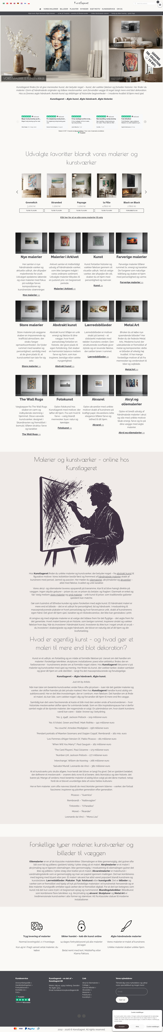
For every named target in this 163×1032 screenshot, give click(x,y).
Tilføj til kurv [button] (31, 210)
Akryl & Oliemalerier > (91, 983)
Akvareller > (87, 990)
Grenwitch (31, 202)
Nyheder (84, 9)
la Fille (106, 202)
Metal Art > (86, 992)
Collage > (86, 985)
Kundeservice (108, 9)
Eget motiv (95, 9)
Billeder (64, 9)
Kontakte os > (20, 990)
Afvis (137, 1026)
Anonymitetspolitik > (23, 983)
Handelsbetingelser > (23, 985)
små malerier (75, 594)
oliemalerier (96, 579)
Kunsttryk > (86, 997)
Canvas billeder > (89, 988)
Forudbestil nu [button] (132, 210)
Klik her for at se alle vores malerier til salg (81, 217)
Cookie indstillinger (153, 1026)
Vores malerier (51, 9)
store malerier (57, 594)
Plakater (74, 9)
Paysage (81, 202)
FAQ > (17, 992)
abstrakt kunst (124, 573)
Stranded (56, 202)
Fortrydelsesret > (22, 988)
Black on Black (132, 202)
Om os (119, 9)
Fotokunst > (87, 995)
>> (31, 295)
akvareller (125, 579)
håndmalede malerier (109, 576)
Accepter (122, 1026)
